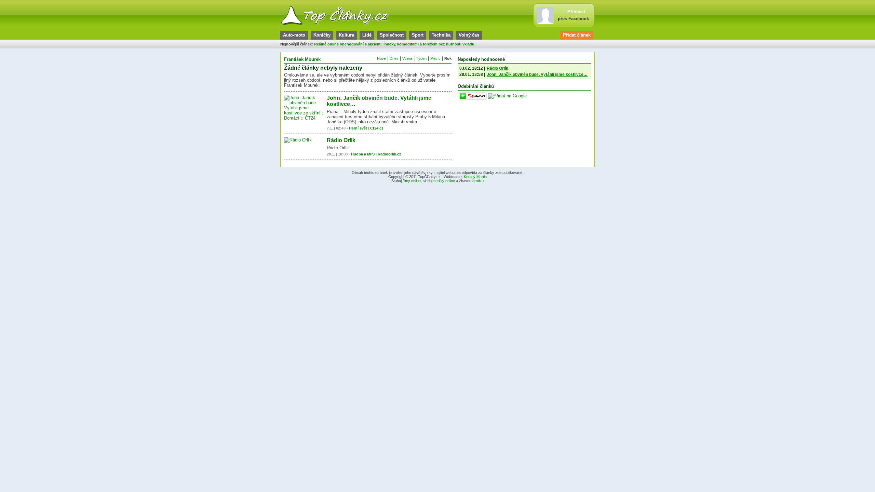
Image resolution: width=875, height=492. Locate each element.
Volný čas (469, 35)
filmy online (412, 181)
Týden (421, 58)
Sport (417, 35)
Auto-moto (294, 35)
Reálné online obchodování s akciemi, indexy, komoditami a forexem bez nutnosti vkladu (394, 44)
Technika (441, 35)
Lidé (367, 35)
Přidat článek (577, 35)
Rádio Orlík (341, 140)
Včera (407, 58)
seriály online (444, 181)
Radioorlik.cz (389, 154)
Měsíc (435, 58)
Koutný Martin (475, 177)
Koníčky (322, 35)
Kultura (346, 35)
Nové (381, 58)
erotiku (478, 181)
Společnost (392, 35)
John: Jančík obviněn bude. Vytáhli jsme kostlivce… (537, 74)
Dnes (394, 58)
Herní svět (358, 128)
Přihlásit (576, 11)
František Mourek (302, 59)
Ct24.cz (376, 128)
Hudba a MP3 (363, 154)
